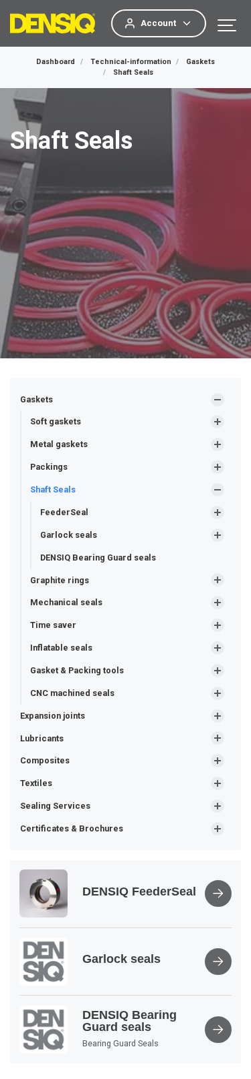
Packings (49, 467)
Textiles (36, 783)
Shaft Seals (53, 489)
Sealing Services (55, 806)
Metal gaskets (59, 444)
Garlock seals (68, 535)
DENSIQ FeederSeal (139, 891)
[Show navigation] (227, 23)
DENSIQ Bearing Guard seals (98, 558)
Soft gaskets (55, 421)
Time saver (53, 625)
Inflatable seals (61, 648)
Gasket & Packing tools (77, 670)
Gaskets (36, 399)
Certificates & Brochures (71, 828)
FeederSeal (64, 512)
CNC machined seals (72, 693)
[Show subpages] (217, 399)
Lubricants (42, 738)
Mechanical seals (66, 602)
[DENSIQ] (52, 23)
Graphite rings (59, 580)
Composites (45, 760)
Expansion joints (52, 716)
